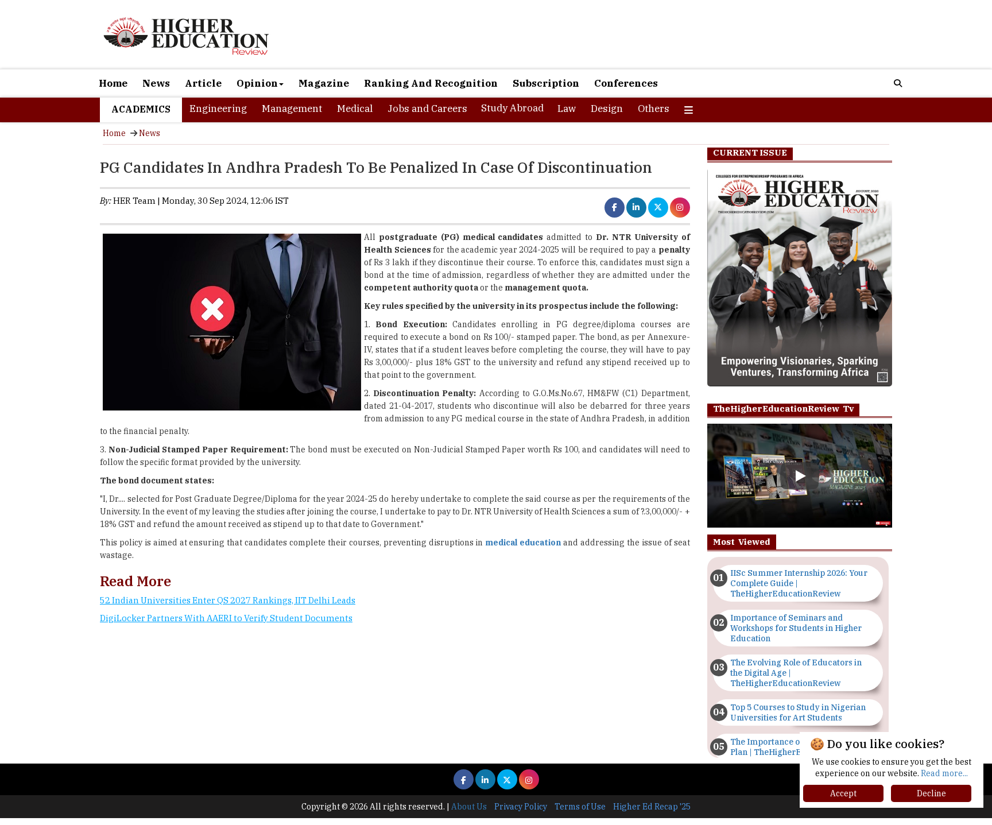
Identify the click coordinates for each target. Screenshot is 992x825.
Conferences (626, 83)
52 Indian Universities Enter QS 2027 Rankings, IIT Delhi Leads (227, 600)
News (156, 83)
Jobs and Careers (427, 108)
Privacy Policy (520, 806)
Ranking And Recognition (431, 83)
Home (113, 83)
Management (292, 108)
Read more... (944, 773)
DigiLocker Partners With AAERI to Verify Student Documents (226, 618)
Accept (843, 793)
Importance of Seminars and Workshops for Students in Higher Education (796, 628)
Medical (355, 108)
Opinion (257, 83)
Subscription (546, 83)
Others (653, 108)
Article (203, 83)
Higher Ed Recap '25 (652, 806)
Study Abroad (512, 108)
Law (566, 108)
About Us (469, 806)
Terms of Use (580, 806)
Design (607, 108)
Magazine (324, 83)
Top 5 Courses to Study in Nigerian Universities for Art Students (798, 712)
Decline (931, 793)
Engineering (218, 108)
